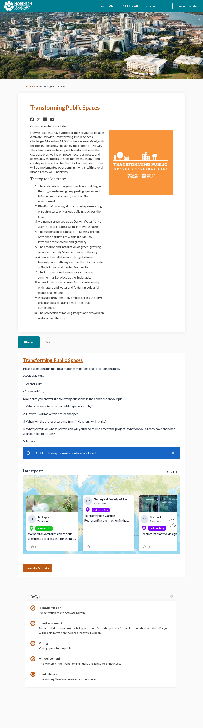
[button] (32, 119)
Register (192, 6)
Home (29, 86)
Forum (50, 342)
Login (181, 6)
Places (29, 342)
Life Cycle (35, 596)
